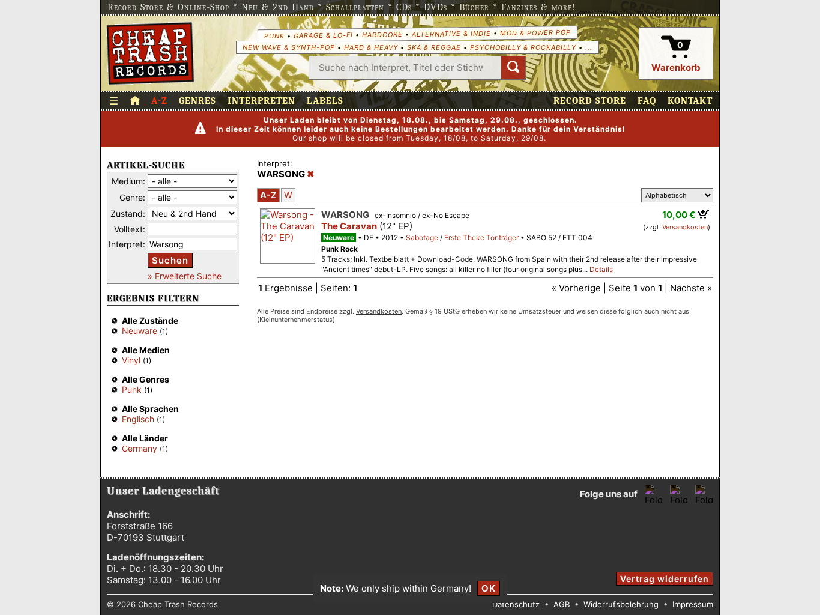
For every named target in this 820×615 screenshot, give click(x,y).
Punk (274, 35)
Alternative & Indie (450, 33)
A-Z (159, 100)
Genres (197, 100)
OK (488, 588)
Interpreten (261, 100)
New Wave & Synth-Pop (289, 47)
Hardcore (381, 34)
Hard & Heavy (371, 47)
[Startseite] (150, 53)
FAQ (647, 100)
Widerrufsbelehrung (621, 604)
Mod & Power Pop (534, 32)
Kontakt (690, 100)
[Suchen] (513, 68)
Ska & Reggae (434, 47)
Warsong (345, 214)
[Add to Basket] (704, 214)
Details (601, 269)
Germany (139, 448)
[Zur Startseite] (135, 100)
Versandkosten (685, 227)
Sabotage (422, 237)
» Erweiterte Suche (185, 276)
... (588, 47)
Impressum (692, 604)
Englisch (138, 419)
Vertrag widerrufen (664, 579)
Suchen (170, 260)
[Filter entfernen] (311, 174)
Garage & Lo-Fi (322, 35)
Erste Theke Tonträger (481, 237)
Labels (325, 100)
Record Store (589, 100)
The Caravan (349, 226)
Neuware (139, 331)
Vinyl (131, 360)
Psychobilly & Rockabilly (523, 47)
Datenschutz (516, 604)
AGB (561, 604)
